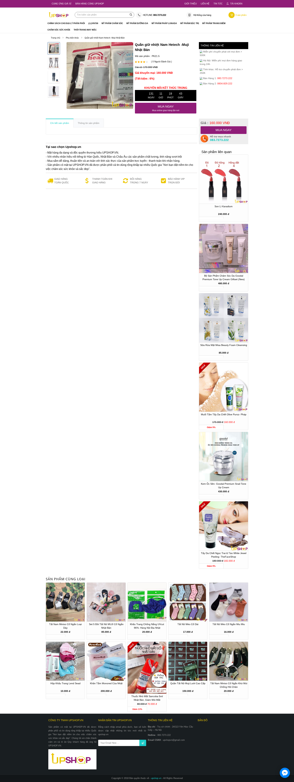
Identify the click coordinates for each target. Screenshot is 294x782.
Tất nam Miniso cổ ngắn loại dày (65, 626)
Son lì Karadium (224, 206)
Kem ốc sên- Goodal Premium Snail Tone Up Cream (223, 485)
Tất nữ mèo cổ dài (187, 624)
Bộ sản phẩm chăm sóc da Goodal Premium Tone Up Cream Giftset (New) (223, 277)
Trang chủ (55, 38)
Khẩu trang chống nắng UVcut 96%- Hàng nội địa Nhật (147, 626)
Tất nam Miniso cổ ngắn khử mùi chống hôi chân (228, 685)
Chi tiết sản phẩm (59, 123)
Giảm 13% (137, 709)
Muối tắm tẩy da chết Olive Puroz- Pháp (223, 414)
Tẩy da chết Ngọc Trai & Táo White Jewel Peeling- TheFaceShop (223, 555)
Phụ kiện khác (72, 38)
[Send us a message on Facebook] (285, 773)
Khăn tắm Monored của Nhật (106, 683)
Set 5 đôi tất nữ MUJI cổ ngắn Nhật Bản (106, 626)
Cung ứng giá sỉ (61, 3)
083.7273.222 (219, 140)
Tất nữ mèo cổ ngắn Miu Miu (229, 624)
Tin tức (218, 3)
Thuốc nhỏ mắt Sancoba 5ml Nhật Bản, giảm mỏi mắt (147, 698)
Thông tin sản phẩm (88, 123)
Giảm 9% (211, 427)
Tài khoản (236, 3)
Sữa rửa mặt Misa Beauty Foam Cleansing (223, 345)
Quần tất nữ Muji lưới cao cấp (187, 683)
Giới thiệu (190, 3)
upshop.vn (156, 778)
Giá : (215, 123)
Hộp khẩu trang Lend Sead (65, 683)
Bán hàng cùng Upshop (89, 3)
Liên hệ (205, 3)
